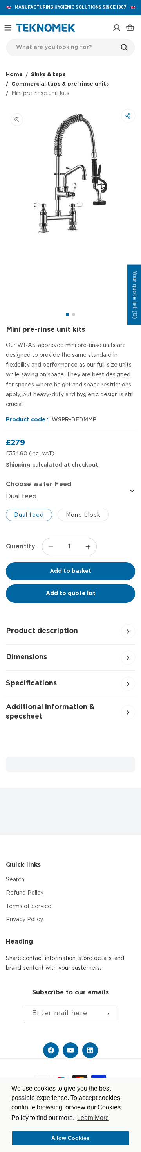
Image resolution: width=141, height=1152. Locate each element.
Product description (42, 631)
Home (14, 74)
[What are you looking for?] (126, 47)
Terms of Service (28, 906)
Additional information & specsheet (50, 711)
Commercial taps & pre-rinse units (60, 84)
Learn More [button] (93, 1117)
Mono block (83, 515)
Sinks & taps (48, 74)
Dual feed (29, 515)
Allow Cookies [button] (70, 1138)
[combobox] (70, 47)
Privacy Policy (24, 919)
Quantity (20, 547)
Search (15, 879)
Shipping (19, 465)
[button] (7, 27)
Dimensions (26, 657)
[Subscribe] (108, 1014)
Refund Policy (24, 893)
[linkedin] (90, 1050)
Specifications (31, 683)
